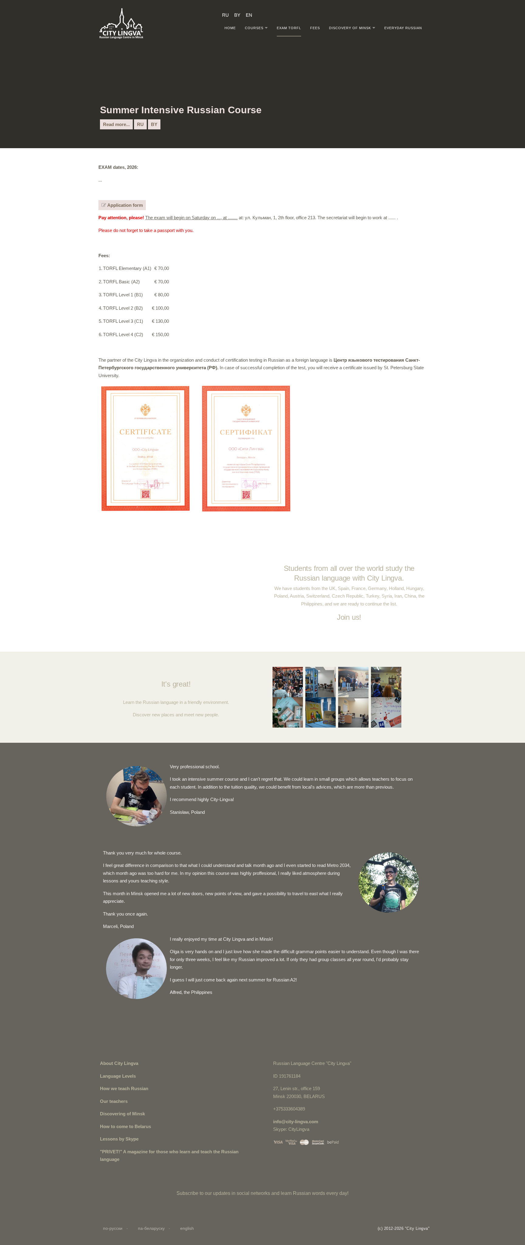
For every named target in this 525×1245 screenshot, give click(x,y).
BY (154, 124)
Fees (315, 27)
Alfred (175, 992)
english (187, 1228)
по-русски (113, 1228)
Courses (254, 27)
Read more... (116, 124)
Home (230, 27)
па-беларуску (152, 1228)
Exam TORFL (289, 27)
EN (249, 14)
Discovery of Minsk (350, 27)
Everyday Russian (403, 27)
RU (140, 124)
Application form (124, 205)
